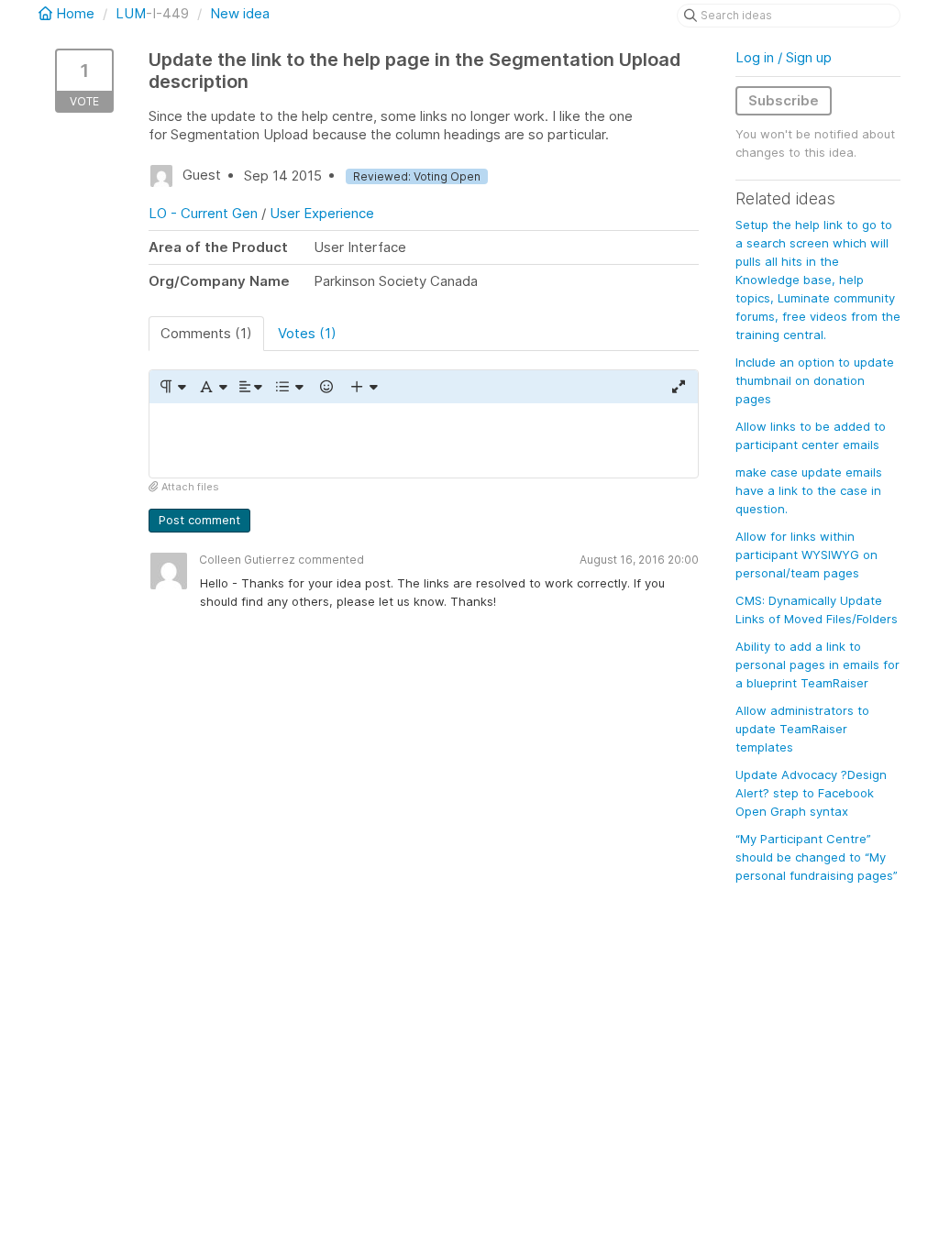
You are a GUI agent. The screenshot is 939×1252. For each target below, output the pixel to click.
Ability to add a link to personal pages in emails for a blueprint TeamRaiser (817, 664)
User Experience (322, 213)
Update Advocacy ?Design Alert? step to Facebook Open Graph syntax (811, 792)
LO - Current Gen (203, 213)
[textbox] (423, 440)
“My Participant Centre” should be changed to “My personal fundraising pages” (816, 857)
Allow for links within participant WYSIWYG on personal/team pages (806, 554)
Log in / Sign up (783, 57)
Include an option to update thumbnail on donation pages (814, 380)
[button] (172, 387)
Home (75, 13)
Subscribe (783, 100)
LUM (131, 13)
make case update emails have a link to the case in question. (808, 490)
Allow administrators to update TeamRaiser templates (802, 728)
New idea (240, 13)
